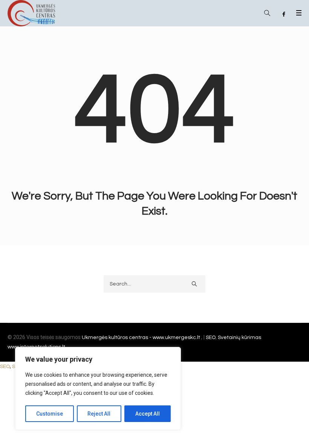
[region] (98, 388)
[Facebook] (284, 14)
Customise (49, 414)
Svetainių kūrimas (239, 337)
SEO (211, 337)
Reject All (98, 414)
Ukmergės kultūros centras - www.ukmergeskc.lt (141, 337)
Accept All (147, 414)
